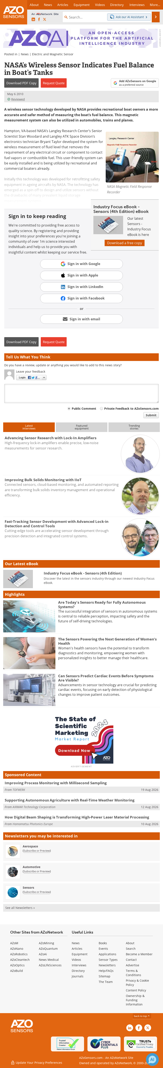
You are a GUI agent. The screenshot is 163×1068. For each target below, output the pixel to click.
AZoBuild (16, 971)
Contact (131, 960)
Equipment (79, 954)
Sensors (28, 887)
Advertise (132, 965)
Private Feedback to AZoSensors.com (131, 408)
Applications (107, 954)
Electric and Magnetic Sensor (52, 54)
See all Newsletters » (20, 908)
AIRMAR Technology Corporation (34, 807)
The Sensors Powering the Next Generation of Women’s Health (107, 641)
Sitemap (104, 976)
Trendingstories (134, 427)
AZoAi (43, 954)
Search (131, 949)
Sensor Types (108, 960)
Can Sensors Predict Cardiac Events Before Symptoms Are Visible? (105, 678)
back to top (141, 1016)
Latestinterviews (28, 427)
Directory (78, 971)
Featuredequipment (82, 427)
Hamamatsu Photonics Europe (33, 824)
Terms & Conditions (133, 973)
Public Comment (84, 408)
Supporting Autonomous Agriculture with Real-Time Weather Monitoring (70, 800)
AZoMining (46, 943)
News (25, 54)
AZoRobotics (19, 954)
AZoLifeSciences (50, 965)
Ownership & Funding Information (135, 1000)
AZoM (14, 943)
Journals (77, 976)
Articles (77, 949)
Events (103, 949)
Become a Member (139, 954)
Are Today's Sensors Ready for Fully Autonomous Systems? (102, 604)
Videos (76, 960)
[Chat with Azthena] (152, 1059)
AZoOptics (17, 965)
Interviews (79, 965)
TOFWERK (19, 790)
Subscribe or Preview (37, 851)
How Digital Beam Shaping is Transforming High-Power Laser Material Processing (77, 817)
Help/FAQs (106, 971)
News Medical (49, 960)
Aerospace (30, 846)
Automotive (31, 867)
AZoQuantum (48, 949)
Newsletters (107, 965)
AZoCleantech (20, 960)
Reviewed (18, 99)
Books (103, 943)
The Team (106, 982)
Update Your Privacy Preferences (38, 1063)
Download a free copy (124, 243)
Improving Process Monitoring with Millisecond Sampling (56, 782)
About (130, 943)
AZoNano (16, 949)
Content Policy (136, 990)
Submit (151, 415)
